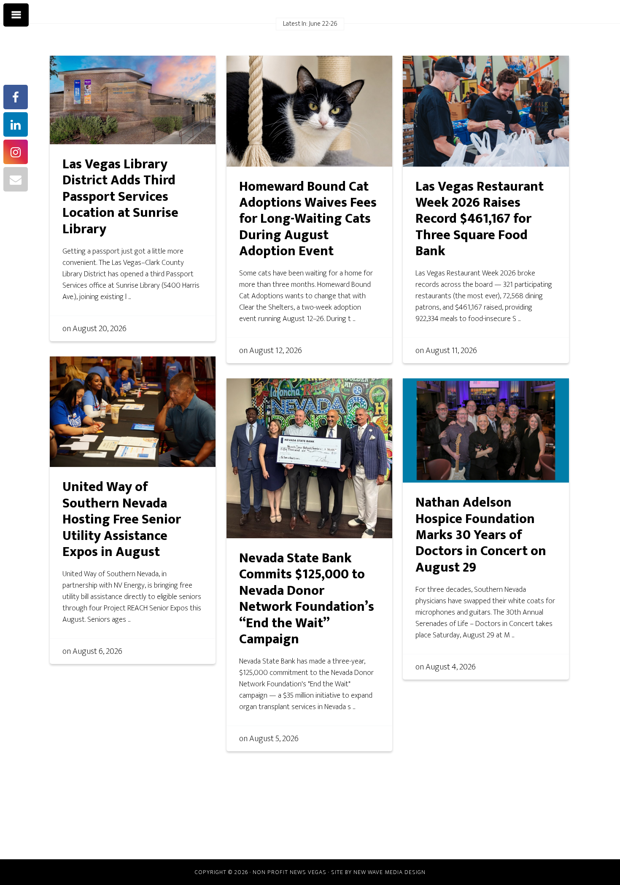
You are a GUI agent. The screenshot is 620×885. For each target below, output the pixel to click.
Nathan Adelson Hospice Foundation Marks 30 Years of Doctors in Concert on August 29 (480, 535)
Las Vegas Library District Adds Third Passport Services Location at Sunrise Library (120, 196)
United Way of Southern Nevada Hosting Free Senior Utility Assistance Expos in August (121, 519)
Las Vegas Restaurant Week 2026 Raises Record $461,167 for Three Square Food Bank (479, 219)
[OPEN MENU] (16, 15)
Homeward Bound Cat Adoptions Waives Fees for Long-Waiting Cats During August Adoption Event (308, 219)
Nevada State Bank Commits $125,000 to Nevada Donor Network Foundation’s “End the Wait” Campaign (306, 598)
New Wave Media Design (389, 872)
